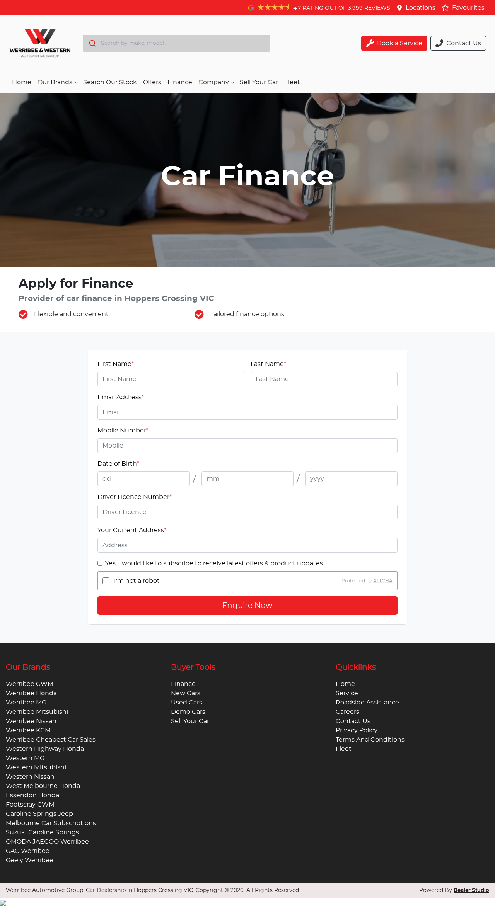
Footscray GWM (30, 804)
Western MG (25, 758)
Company (213, 82)
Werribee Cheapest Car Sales (51, 740)
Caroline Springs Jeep (39, 814)
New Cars (185, 693)
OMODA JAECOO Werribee (47, 842)
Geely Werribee (29, 860)
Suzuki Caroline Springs (42, 832)
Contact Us (353, 721)
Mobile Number (122, 430)
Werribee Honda (31, 693)
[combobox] (176, 43)
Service (347, 693)
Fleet (292, 82)
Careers (347, 712)
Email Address (120, 397)
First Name (115, 364)
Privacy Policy (356, 730)
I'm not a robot (137, 581)
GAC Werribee (28, 851)
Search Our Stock (110, 82)
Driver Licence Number (134, 497)
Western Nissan (30, 777)
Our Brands (55, 82)
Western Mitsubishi (36, 767)
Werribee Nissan (31, 721)
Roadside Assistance (367, 702)
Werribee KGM (28, 730)
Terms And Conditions (370, 740)
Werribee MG (26, 702)
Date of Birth (118, 464)
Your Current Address (131, 530)
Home (21, 82)
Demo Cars (188, 712)
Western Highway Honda (45, 749)
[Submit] (92, 43)
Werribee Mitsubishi (37, 712)
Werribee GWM (29, 684)
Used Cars (186, 702)
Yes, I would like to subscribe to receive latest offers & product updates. (214, 563)
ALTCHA (383, 581)
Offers (152, 82)
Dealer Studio (471, 890)
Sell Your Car (259, 82)
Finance (179, 82)
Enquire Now (247, 605)
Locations (420, 8)
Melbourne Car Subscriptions (51, 823)
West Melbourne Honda (43, 786)
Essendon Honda (32, 795)
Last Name (268, 364)
